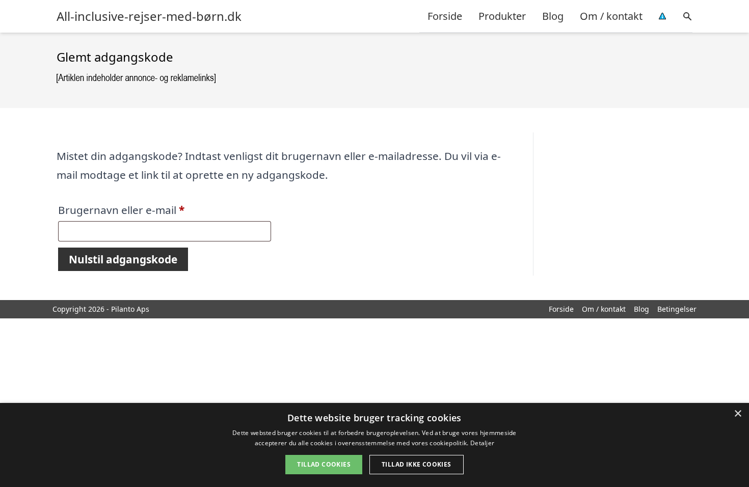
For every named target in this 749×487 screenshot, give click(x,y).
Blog (553, 16)
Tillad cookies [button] (324, 464)
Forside (444, 16)
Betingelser (677, 309)
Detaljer (482, 443)
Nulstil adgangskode (123, 259)
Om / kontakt (611, 16)
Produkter (502, 16)
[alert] (374, 445)
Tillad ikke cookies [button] (416, 464)
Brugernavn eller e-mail (145, 209)
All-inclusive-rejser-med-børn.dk (149, 16)
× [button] (737, 414)
